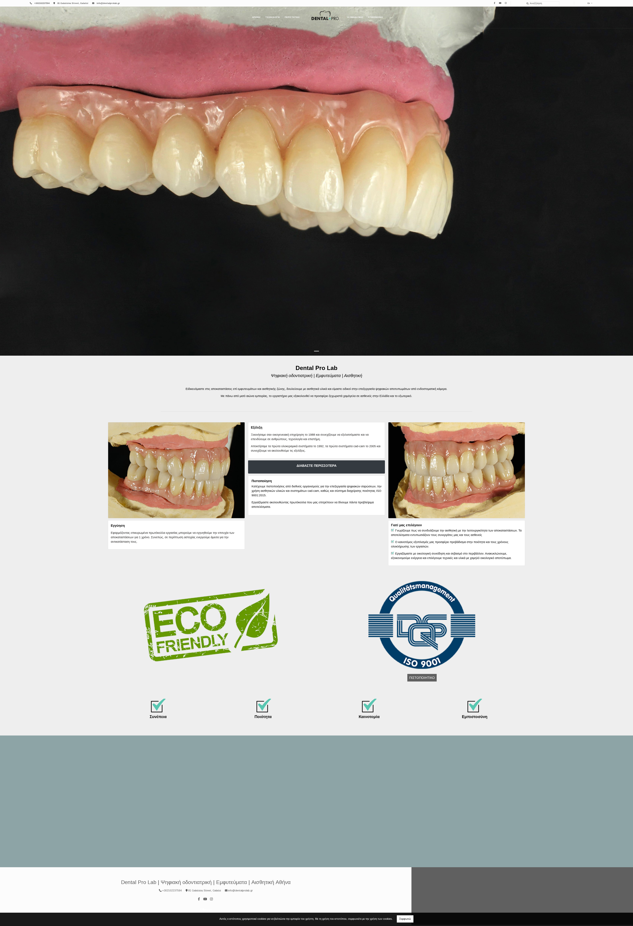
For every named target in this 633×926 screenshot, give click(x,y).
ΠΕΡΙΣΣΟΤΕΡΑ (462, 813)
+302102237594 (41, 3)
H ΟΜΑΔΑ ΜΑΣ (355, 17)
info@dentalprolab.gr (108, 3)
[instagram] (505, 3)
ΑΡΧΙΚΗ (256, 17)
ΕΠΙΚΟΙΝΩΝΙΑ (375, 17)
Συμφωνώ (405, 918)
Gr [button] (589, 3)
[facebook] (494, 3)
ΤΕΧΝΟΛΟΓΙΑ (272, 17)
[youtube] (500, 3)
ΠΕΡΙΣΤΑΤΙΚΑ (292, 17)
